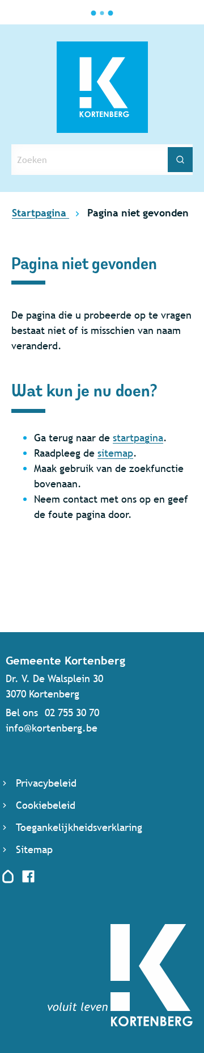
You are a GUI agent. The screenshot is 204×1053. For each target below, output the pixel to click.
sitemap (115, 452)
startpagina (138, 437)
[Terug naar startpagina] (120, 1022)
